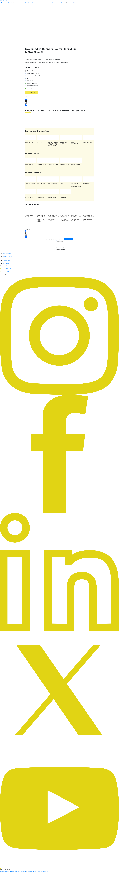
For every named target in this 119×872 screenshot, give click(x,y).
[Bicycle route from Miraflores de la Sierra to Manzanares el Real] (88, 215)
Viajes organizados (6, 253)
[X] (33, 101)
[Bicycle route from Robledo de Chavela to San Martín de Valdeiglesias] (65, 215)
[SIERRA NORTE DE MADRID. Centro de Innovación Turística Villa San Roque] (53, 142)
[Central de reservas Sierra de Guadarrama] (76, 182)
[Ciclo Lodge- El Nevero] (42, 163)
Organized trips (6, 260)
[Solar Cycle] (30, 139)
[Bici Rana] (42, 139)
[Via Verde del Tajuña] (30, 213)
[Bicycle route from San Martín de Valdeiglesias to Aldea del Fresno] (76, 215)
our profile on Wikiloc (47, 226)
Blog (53, 2)
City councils (39, 2)
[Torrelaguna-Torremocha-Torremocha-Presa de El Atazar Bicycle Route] (42, 215)
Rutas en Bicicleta (8, 2)
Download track (31, 92)
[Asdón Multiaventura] (65, 181)
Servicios (19, 2)
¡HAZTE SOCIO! (68, 239)
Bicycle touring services (8, 262)
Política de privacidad (20, 871)
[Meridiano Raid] (88, 139)
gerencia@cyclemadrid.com (9, 271)
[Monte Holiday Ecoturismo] (76, 163)
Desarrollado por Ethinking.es (7, 871)
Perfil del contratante (43, 871)
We (33, 2)
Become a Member (60, 2)
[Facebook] (33, 99)
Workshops (28, 2)
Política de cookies (31, 871)
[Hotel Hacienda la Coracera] (53, 163)
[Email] (33, 103)
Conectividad (47, 2)
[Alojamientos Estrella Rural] (42, 181)
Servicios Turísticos (7, 256)
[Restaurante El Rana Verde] (30, 163)
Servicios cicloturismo (7, 255)
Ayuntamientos (5, 258)
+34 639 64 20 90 (7, 268)
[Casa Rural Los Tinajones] (65, 194)
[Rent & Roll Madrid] (65, 140)
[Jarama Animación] (76, 140)
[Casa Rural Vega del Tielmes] (65, 163)
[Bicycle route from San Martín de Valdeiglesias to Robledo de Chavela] (53, 215)
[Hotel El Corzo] (30, 181)
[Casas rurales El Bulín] (88, 181)
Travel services (5, 263)
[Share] (33, 105)
